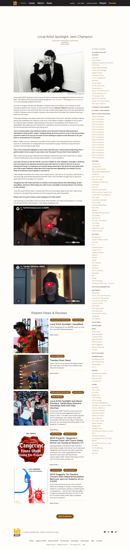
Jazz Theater (96, 398)
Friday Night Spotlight (99, 68)
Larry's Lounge (97, 400)
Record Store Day (98, 347)
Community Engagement (100, 107)
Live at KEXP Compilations (101, 195)
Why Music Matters (98, 104)
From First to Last (98, 177)
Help (83, 545)
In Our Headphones (98, 78)
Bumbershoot (96, 237)
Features (95, 161)
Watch (40, 3)
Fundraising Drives (98, 359)
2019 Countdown (98, 142)
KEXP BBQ (95, 306)
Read (49, 3)
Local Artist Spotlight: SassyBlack (66, 324)
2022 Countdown (98, 150)
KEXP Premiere (57, 397)
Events (72, 3)
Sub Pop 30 (96, 218)
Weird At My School (99, 98)
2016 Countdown (98, 135)
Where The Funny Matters (101, 101)
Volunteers (75, 541)
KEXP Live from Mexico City (102, 192)
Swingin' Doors (97, 428)
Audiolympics (96, 167)
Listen (32, 3)
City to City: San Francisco (101, 295)
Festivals (95, 234)
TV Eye (94, 350)
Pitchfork (95, 268)
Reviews (95, 370)
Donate (112, 3)
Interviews (95, 185)
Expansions (96, 395)
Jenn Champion (57, 100)
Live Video (95, 197)
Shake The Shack (98, 416)
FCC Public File (75, 545)
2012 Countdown (98, 124)
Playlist (102, 3)
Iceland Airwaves (98, 252)
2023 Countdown (98, 153)
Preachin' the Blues (98, 410)
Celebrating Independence (101, 172)
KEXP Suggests (70, 434)
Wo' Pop (95, 453)
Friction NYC (96, 250)
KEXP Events (96, 290)
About (31, 541)
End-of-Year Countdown (101, 114)
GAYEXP (70, 327)
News (94, 329)
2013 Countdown (98, 127)
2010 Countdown (98, 119)
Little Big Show (97, 311)
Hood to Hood (97, 303)
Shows (94, 384)
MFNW (94, 258)
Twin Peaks (96, 226)
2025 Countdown (98, 158)
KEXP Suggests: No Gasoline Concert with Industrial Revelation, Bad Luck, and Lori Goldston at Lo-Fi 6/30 (67, 478)
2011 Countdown (98, 122)
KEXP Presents (97, 342)
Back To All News (65, 516)
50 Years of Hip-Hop (99, 52)
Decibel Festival (97, 247)
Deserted (95, 58)
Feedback (95, 174)
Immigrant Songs (98, 75)
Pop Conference (97, 270)
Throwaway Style (98, 96)
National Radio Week (99, 205)
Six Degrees (96, 215)
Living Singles (96, 83)
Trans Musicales (97, 281)
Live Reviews (96, 381)
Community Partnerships (100, 298)
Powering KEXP (97, 356)
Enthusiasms (96, 60)
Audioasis (95, 387)
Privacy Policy (62, 545)
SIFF (93, 276)
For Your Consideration (101, 287)
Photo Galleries (98, 353)
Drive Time (95, 390)
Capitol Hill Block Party (100, 240)
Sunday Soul (96, 426)
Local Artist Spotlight (60, 41)
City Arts (95, 242)
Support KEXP (41, 541)
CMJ (93, 245)
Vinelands (95, 451)
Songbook (95, 316)
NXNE (94, 260)
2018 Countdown (98, 140)
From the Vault (97, 179)
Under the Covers (98, 228)
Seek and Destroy (98, 413)
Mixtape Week (96, 325)
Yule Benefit (96, 319)
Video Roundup (97, 231)
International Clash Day (100, 182)
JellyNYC (95, 255)
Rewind (94, 210)
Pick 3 (94, 367)
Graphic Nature (97, 73)
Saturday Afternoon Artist (101, 213)
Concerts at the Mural (99, 301)
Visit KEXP (80, 3)
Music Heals (96, 203)
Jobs (92, 541)
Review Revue (97, 88)
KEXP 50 (95, 187)
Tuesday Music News (60, 360)
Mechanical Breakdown (100, 403)
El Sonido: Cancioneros (100, 110)
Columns (95, 55)
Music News (96, 332)
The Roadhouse (97, 448)
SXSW (94, 278)
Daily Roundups (57, 356)
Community (64, 541)
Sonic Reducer (97, 418)
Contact (99, 541)
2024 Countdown (98, 155)
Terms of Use (50, 545)
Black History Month (99, 169)
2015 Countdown (98, 132)
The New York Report (99, 220)
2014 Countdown (98, 129)
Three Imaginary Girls (99, 93)
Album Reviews (97, 376)
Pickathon (95, 265)
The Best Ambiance (99, 436)
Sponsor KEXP (53, 541)
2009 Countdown (98, 117)
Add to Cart (96, 164)
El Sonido (95, 392)
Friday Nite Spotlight (99, 70)
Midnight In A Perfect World (101, 405)
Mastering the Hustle (99, 313)
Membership (96, 364)
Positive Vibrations (98, 408)
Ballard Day (95, 293)
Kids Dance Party (98, 308)
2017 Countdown (98, 137)
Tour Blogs (95, 223)
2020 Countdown (98, 145)
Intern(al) (95, 80)
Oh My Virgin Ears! (98, 86)
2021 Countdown (98, 147)
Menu (23, 3)
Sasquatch (95, 273)
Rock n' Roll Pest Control (100, 91)
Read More (54, 335)
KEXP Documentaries (99, 190)
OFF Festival (96, 263)
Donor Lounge (92, 3)
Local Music (73, 41)
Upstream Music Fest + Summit (103, 283)
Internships (85, 541)
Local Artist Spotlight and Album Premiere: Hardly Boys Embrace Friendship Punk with (66, 404)
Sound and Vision (98, 421)
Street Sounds (97, 423)
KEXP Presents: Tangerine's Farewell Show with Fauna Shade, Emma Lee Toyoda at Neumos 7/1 (66, 440)
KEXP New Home (98, 362)
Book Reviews (97, 378)
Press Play (95, 208)
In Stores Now (97, 337)
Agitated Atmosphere (99, 373)
